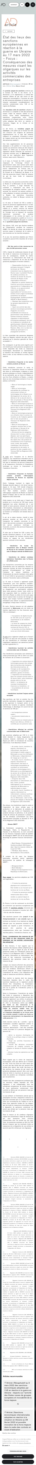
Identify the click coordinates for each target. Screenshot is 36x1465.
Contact (14, 4)
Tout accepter (18, 1462)
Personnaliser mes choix (18, 1451)
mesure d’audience (25, 1443)
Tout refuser (18, 1456)
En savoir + (6, 1445)
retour (10, 31)
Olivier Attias (11, 86)
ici (11, 341)
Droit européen (15, 84)
